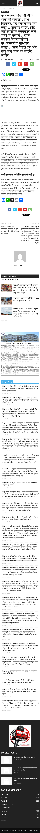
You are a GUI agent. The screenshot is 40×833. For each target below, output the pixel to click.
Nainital (4, 814)
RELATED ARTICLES (9, 276)
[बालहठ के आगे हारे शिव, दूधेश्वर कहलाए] (6, 760)
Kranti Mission (8, 59)
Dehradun (4, 794)
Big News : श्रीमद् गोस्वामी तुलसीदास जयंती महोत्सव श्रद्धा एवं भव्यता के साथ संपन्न (19, 484)
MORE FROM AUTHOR (10, 279)
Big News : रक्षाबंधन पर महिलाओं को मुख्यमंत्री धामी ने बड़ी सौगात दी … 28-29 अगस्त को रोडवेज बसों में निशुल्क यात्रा (20, 518)
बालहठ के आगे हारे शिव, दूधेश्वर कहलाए (24, 757)
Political (4, 801)
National (4, 817)
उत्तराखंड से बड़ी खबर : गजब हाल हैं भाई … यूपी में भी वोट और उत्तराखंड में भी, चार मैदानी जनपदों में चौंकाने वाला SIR (18, 681)
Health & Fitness (7, 804)
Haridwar (4, 811)
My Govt (4, 798)
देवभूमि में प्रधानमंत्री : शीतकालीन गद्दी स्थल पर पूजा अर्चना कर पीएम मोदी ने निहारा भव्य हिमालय (10, 230)
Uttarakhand (5, 11)
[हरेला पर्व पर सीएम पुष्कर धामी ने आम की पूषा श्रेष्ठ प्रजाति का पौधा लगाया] (6, 781)
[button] (37, 3)
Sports (3, 821)
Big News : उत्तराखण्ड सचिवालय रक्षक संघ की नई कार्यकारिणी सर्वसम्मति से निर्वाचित (19, 672)
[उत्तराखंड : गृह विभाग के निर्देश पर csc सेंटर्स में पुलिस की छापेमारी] (6, 300)
